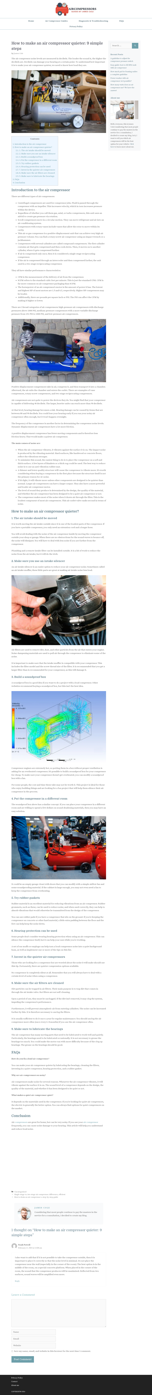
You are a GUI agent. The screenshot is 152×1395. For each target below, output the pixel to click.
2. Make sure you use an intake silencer (36, 153)
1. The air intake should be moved (33, 150)
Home (31, 21)
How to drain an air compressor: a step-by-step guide (36, 1197)
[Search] (135, 46)
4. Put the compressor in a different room (36, 160)
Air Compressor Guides (56, 21)
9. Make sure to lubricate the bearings (35, 176)
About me (15, 1385)
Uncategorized (20, 1192)
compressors (21, 1122)
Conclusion (19, 182)
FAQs (121, 21)
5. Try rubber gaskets (27, 163)
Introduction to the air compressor (29, 144)
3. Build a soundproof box (29, 157)
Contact (14, 1381)
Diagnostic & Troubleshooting (93, 21)
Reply (17, 1281)
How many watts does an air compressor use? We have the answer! (122, 88)
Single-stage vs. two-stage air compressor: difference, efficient (39, 1194)
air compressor (90, 1122)
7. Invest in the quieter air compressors (35, 170)
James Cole (42, 1207)
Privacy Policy (76, 26)
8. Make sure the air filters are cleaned (35, 173)
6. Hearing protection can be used (33, 166)
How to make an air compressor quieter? (32, 147)
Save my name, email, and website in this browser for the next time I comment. (52, 1351)
